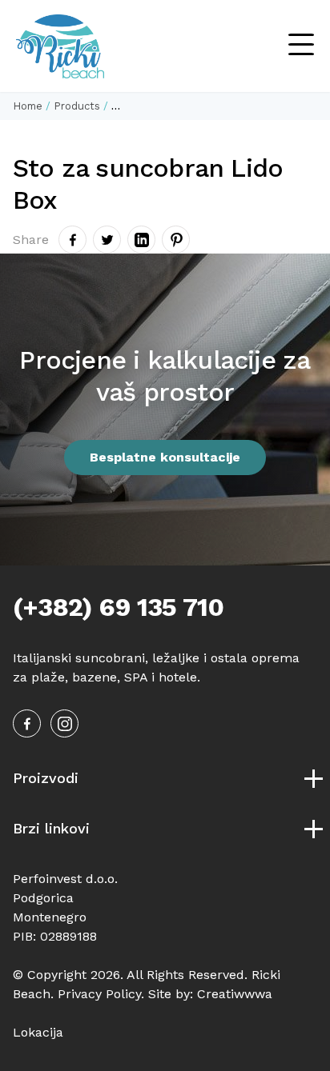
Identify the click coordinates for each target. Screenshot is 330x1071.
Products (77, 106)
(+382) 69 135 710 (118, 607)
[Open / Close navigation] (301, 46)
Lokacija (38, 1032)
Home (27, 106)
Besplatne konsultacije (165, 457)
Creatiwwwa (234, 993)
